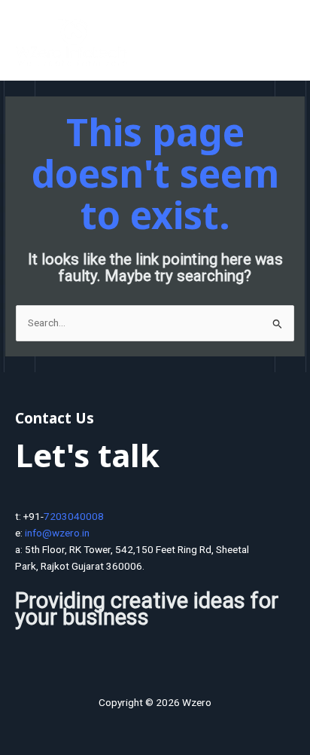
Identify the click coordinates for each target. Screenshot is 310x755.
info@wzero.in (57, 533)
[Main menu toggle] (280, 44)
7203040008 (74, 516)
